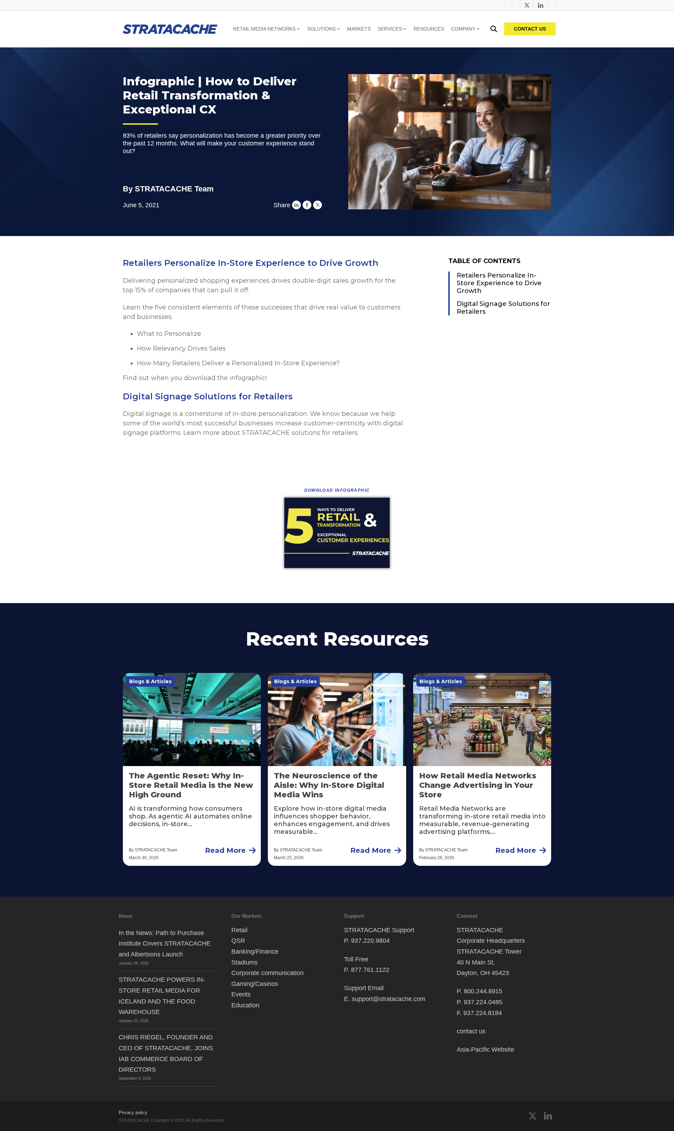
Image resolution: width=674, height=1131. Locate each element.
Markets (359, 29)
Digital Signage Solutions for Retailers (503, 307)
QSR (238, 940)
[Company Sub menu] (478, 29)
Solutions (321, 29)
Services (390, 29)
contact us (471, 1031)
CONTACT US (530, 29)
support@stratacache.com (388, 998)
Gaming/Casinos (254, 983)
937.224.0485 (483, 1002)
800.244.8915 (483, 991)
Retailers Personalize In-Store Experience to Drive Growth (499, 283)
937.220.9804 (370, 940)
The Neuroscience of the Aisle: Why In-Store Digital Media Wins (329, 785)
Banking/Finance (254, 951)
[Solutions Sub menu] (338, 29)
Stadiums (244, 962)
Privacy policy (133, 1112)
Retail (239, 930)
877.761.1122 (370, 969)
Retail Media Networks (264, 29)
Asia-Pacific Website (485, 1049)
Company (463, 29)
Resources (429, 29)
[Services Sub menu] (405, 29)
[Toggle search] (493, 29)
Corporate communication (267, 972)
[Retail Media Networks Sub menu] (298, 29)
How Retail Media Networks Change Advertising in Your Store (477, 785)
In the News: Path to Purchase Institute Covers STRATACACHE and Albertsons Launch (165, 943)
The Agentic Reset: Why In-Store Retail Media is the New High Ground (191, 785)
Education (245, 1005)
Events (241, 994)
